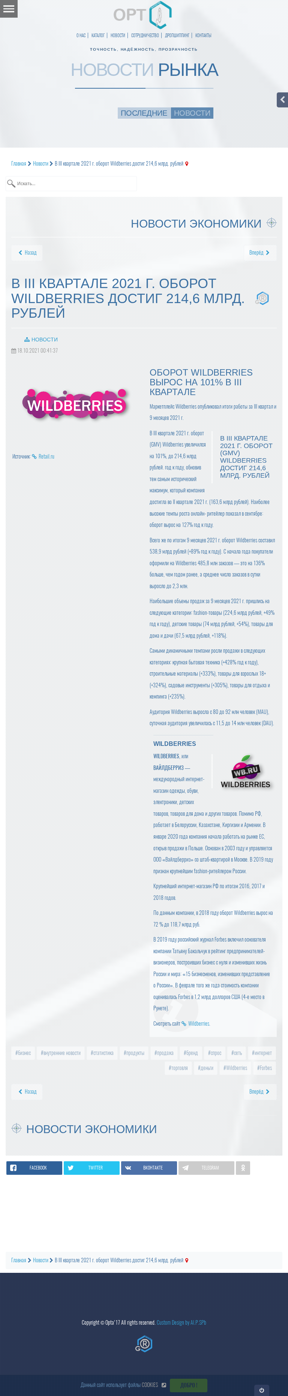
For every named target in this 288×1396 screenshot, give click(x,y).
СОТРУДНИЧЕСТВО (145, 35)
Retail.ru (46, 456)
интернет (263, 1052)
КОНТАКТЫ (203, 35)
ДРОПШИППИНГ (177, 35)
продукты (134, 1052)
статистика (103, 1052)
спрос (215, 1052)
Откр (262, 1390)
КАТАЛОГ (98, 35)
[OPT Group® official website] (144, 1344)
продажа (165, 1052)
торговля (179, 1068)
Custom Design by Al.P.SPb (181, 1322)
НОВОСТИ (118, 35)
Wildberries (198, 1023)
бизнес (24, 1052)
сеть (237, 1052)
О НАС (81, 35)
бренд (191, 1052)
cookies (150, 1384)
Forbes (265, 1068)
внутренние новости (61, 1052)
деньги (206, 1068)
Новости (45, 340)
